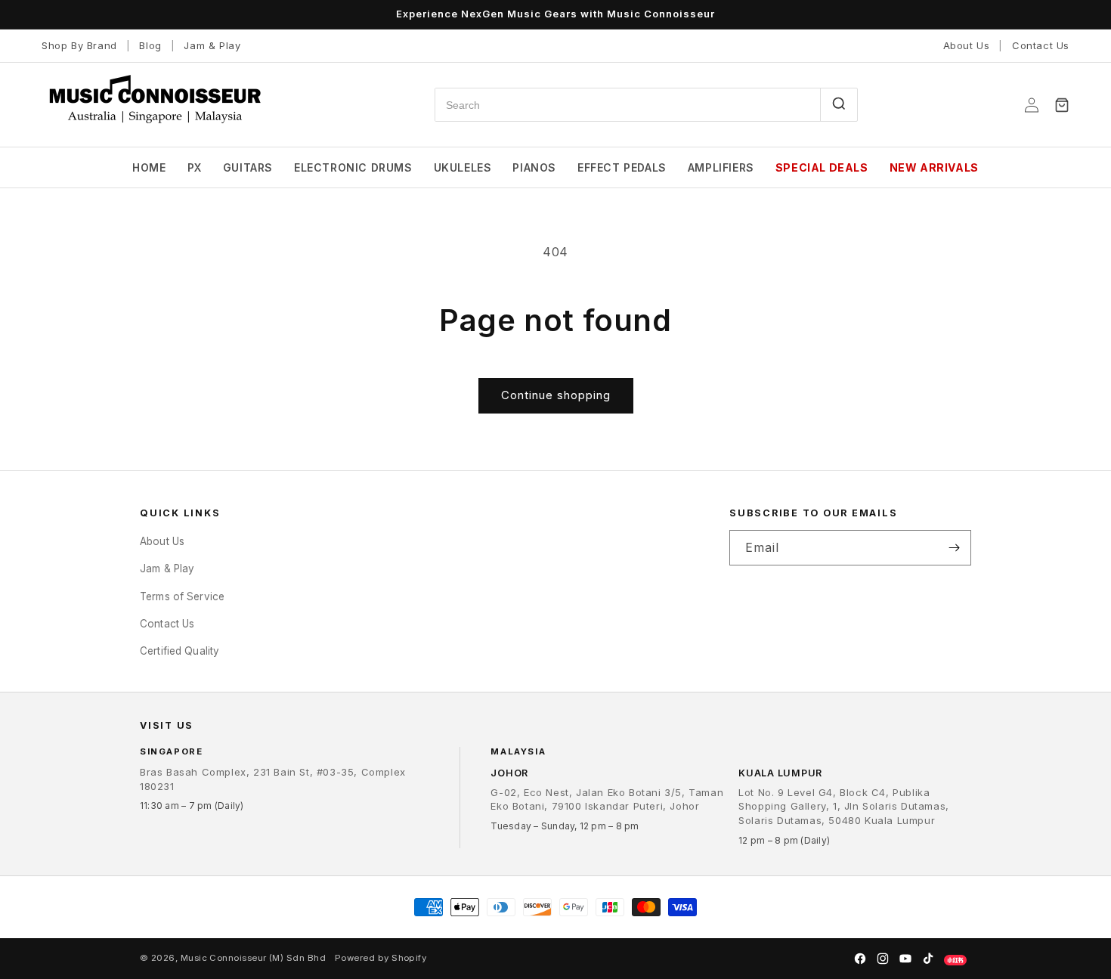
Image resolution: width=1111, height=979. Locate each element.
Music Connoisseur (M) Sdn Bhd (253, 958)
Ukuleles (463, 167)
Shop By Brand (79, 45)
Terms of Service (182, 596)
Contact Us (1040, 45)
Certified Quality (179, 651)
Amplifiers (721, 167)
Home (149, 167)
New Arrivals (934, 167)
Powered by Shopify (380, 958)
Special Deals (821, 167)
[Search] (838, 104)
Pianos (534, 167)
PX (194, 167)
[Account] (1031, 105)
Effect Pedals (622, 167)
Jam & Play (212, 45)
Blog (150, 45)
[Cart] (1061, 105)
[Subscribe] (953, 547)
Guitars (248, 167)
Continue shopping (556, 395)
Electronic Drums (353, 167)
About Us (966, 45)
